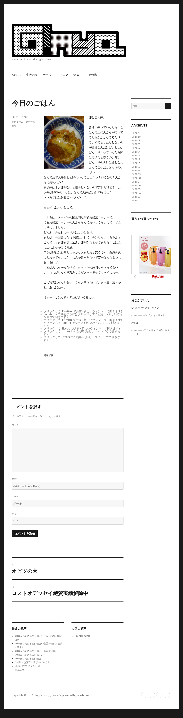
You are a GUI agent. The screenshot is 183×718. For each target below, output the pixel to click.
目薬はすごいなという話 (27, 666)
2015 (137, 151)
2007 (137, 181)
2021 (137, 133)
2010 (137, 170)
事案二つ (19, 669)
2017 (137, 144)
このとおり (85, 232)
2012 (137, 163)
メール (15, 496)
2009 (138, 174)
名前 (14, 478)
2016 (137, 148)
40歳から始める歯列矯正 (28, 658)
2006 (138, 185)
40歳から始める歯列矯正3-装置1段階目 (35, 651)
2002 (138, 200)
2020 (138, 136)
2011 (137, 166)
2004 (138, 193)
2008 (138, 178)
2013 (137, 159)
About (16, 74)
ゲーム (46, 74)
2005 (137, 189)
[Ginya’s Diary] (69, 40)
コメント (17, 425)
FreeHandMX (83, 636)
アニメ (64, 74)
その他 (92, 74)
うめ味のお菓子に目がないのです (32, 662)
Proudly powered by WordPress (71, 695)
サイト (15, 513)
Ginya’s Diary (41, 695)
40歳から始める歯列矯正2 (29, 654)
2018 (137, 140)
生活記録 (31, 74)
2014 (137, 155)
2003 (137, 196)
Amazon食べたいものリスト (149, 315)
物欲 (76, 74)
